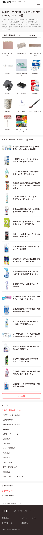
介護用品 (6, 438)
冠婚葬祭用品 (8, 420)
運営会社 (25, 523)
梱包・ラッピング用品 (11, 424)
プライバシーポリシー (30, 518)
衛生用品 (6, 453)
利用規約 (5, 518)
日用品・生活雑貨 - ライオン (13, 410)
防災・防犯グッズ (10, 467)
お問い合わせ (7, 523)
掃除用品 (6, 472)
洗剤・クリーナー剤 (10, 434)
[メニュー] (38, 5)
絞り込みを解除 (8, 495)
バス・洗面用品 (9, 448)
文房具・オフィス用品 (11, 415)
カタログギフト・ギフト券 (13, 476)
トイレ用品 (7, 462)
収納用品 (6, 429)
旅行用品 (6, 443)
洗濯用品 (6, 457)
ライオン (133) (7, 491)
